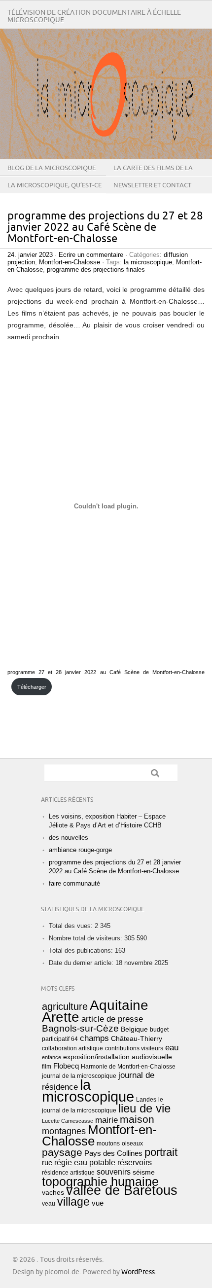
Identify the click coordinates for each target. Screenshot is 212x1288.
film (46, 1066)
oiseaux (132, 1143)
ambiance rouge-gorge (80, 850)
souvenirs (114, 1172)
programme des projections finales (96, 269)
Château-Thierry (136, 1038)
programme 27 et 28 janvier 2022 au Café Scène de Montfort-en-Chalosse (106, 672)
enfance (51, 1057)
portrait (160, 1152)
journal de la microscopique (79, 1076)
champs (94, 1038)
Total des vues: (72, 926)
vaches (53, 1192)
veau (48, 1203)
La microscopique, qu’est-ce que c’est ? (54, 193)
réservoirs (134, 1162)
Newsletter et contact (152, 185)
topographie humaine (100, 1181)
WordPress (138, 1272)
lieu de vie (144, 1108)
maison (137, 1119)
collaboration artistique (72, 1048)
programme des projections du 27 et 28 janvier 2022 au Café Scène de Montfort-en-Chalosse (105, 228)
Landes (146, 1099)
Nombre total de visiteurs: (86, 938)
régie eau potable (84, 1162)
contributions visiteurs (134, 1048)
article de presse (112, 1019)
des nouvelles (68, 837)
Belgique (134, 1029)
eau (171, 1047)
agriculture (65, 1006)
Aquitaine (119, 1005)
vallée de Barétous (121, 1190)
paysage (62, 1152)
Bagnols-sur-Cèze (80, 1028)
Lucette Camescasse (67, 1121)
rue (47, 1163)
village (73, 1201)
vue (98, 1203)
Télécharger (31, 687)
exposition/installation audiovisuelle (117, 1057)
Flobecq (66, 1066)
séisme (144, 1172)
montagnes (64, 1131)
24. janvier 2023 (30, 254)
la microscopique (148, 262)
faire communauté (74, 883)
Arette (60, 1017)
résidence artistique (68, 1172)
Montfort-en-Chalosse (69, 262)
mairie (106, 1120)
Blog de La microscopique (51, 168)
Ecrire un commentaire (91, 254)
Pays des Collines (113, 1153)
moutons (108, 1143)
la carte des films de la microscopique (153, 175)
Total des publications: (82, 950)
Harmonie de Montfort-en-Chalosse (128, 1066)
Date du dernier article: (82, 962)
